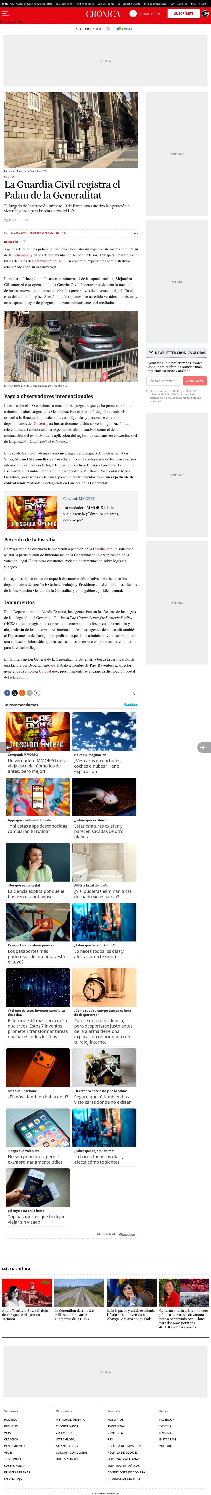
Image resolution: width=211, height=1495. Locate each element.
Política (9, 176)
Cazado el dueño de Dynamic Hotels (34, 3)
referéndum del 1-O (49, 260)
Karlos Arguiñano (178, 3)
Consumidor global (71, 1452)
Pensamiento (14, 1446)
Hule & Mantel (67, 1459)
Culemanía (64, 1433)
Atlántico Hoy (67, 1446)
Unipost (45, 671)
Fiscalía (99, 548)
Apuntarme (195, 381)
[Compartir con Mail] (30, 693)
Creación (11, 1439)
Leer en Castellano (12, 21)
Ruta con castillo (199, 3)
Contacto (115, 1433)
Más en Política (16, 1269)
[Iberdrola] (124, 29)
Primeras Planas (17, 1472)
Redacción (11, 241)
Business (11, 1426)
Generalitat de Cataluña (44, 233)
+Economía (12, 1459)
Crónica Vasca (67, 1426)
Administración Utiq (124, 1479)
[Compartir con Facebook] (7, 693)
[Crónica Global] (105, 13)
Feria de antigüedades (155, 3)
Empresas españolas (124, 1466)
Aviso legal (116, 1426)
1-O (64, 233)
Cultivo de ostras (85, 3)
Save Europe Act (106, 3)
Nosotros (115, 1419)
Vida (7, 1433)
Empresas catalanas (123, 1459)
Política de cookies (123, 1452)
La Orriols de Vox (64, 3)
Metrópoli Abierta (70, 1419)
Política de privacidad (125, 1446)
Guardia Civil (19, 233)
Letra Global (66, 1439)
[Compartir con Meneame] (22, 693)
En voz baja (13, 1479)
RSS (110, 1439)
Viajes (8, 1452)
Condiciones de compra (126, 1472)
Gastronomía (14, 1466)
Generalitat (21, 254)
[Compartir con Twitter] (15, 693)
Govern (39, 423)
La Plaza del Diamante (129, 3)
